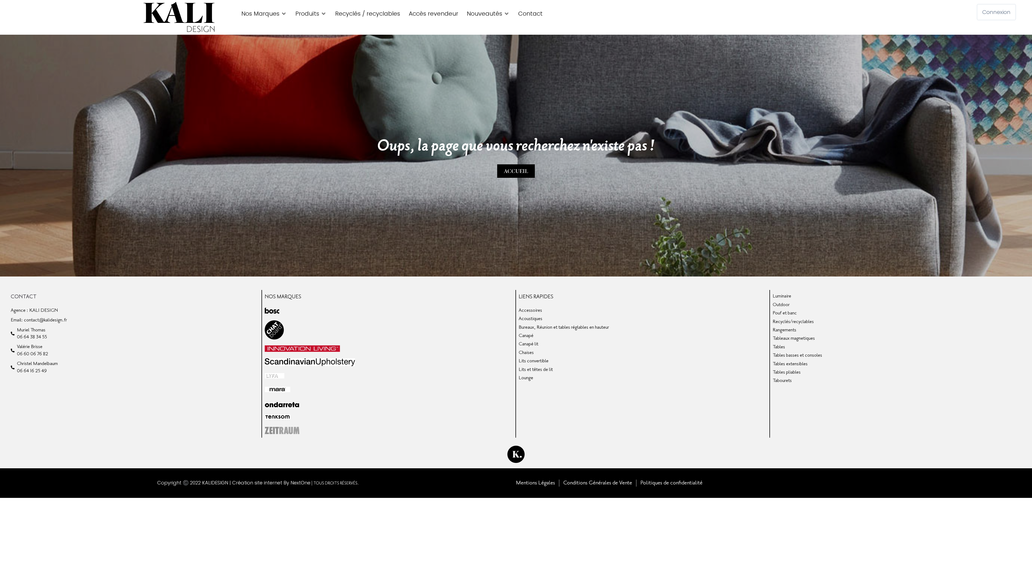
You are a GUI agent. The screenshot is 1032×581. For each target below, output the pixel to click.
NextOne (300, 482)
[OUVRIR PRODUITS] (324, 13)
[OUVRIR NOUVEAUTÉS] (507, 13)
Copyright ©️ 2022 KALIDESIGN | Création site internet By (224, 482)
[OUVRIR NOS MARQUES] (284, 13)
